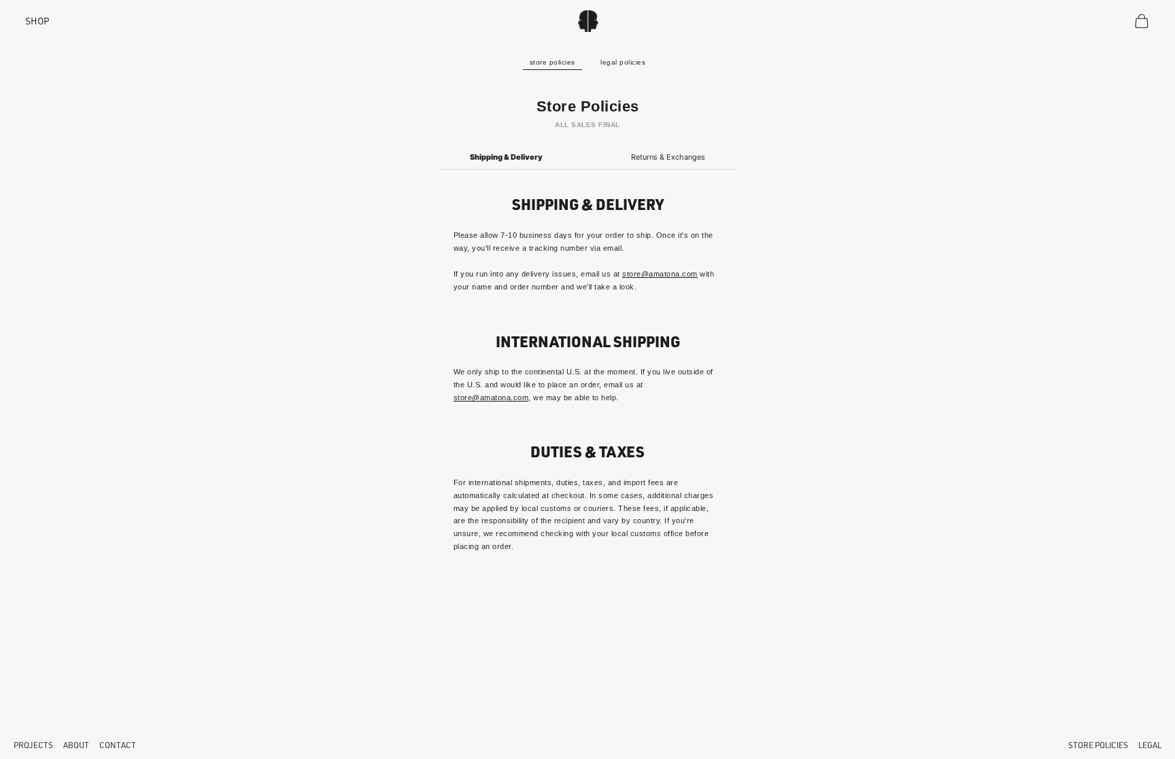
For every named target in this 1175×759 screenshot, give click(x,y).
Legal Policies (622, 62)
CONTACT (117, 745)
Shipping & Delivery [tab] (506, 157)
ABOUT (76, 745)
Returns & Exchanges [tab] (668, 157)
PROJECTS (33, 745)
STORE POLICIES (1098, 745)
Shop (37, 21)
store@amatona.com (660, 274)
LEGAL (1149, 745)
